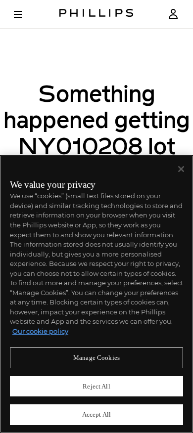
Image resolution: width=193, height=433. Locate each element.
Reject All (96, 386)
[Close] (181, 169)
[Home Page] (96, 14)
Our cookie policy (40, 331)
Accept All (96, 414)
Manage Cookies (96, 357)
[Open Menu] (25, 14)
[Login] (173, 14)
